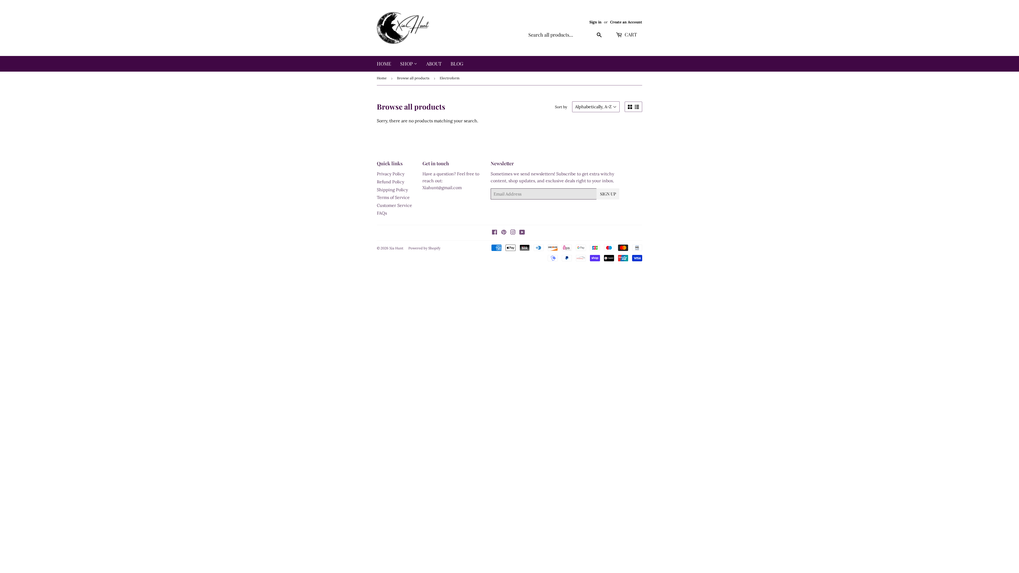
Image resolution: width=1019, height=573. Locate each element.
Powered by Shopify (424, 248)
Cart (630, 34)
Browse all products (413, 78)
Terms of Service (393, 197)
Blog (457, 63)
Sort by (561, 107)
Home (384, 63)
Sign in (595, 22)
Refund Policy (390, 181)
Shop (407, 63)
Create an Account (626, 22)
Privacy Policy (390, 173)
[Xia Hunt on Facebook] (494, 232)
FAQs (382, 213)
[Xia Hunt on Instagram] (513, 232)
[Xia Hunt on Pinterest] (504, 232)
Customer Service (394, 205)
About (434, 63)
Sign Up (608, 194)
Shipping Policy (392, 189)
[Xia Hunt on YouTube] (522, 232)
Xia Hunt (396, 248)
